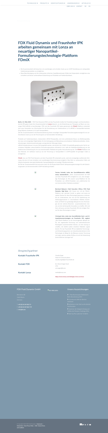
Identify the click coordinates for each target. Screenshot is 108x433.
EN (89, 6)
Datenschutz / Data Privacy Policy (25, 425)
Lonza (50, 124)
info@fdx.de (22, 309)
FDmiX (75, 126)
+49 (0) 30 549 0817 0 (24, 304)
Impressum (39, 424)
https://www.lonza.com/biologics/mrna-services (69, 276)
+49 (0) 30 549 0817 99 (25, 307)
